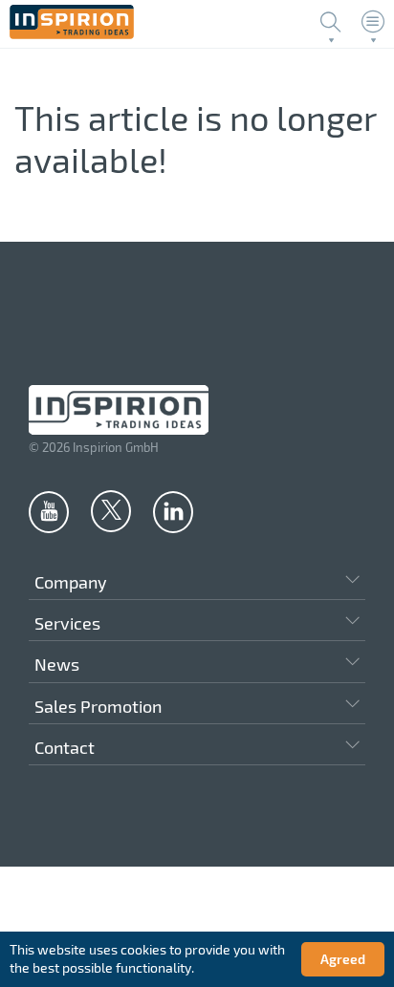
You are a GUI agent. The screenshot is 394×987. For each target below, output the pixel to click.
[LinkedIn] (173, 511)
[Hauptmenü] (372, 22)
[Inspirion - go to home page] (72, 34)
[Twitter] (111, 510)
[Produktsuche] (330, 22)
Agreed (342, 959)
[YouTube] (49, 511)
